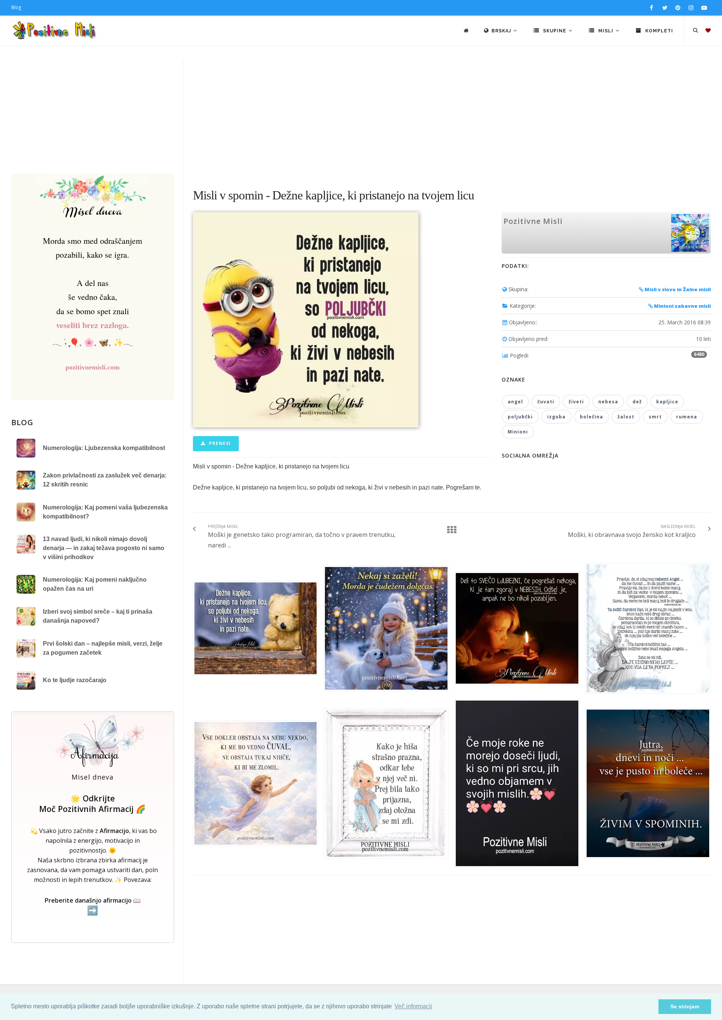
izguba (556, 416)
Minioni (518, 432)
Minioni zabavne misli (682, 306)
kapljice (667, 401)
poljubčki (520, 416)
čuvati (545, 401)
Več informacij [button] (413, 1006)
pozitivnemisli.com (92, 367)
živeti (576, 401)
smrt (655, 416)
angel (515, 401)
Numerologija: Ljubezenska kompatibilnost (104, 448)
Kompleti (658, 30)
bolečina (591, 416)
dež (637, 401)
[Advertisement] (361, 117)
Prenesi (219, 443)
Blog (16, 7)
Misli (606, 30)
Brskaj (502, 30)
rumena (686, 416)
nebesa (608, 401)
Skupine (555, 30)
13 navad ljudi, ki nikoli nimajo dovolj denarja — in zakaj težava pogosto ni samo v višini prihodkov (103, 548)
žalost (625, 416)
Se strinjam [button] (684, 1006)
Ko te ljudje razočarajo (74, 680)
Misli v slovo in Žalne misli (677, 289)
